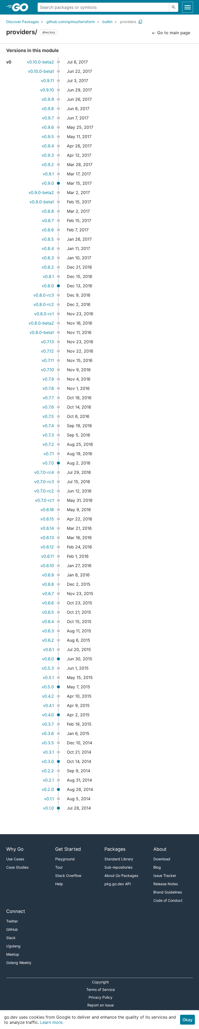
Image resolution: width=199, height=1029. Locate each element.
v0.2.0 (48, 789)
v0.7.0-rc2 (44, 491)
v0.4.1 (48, 705)
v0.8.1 (48, 276)
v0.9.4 (48, 145)
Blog (157, 867)
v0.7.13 (47, 341)
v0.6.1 (48, 649)
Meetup (12, 954)
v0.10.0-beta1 (41, 71)
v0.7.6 (48, 407)
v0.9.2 (48, 164)
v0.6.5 (48, 612)
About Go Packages (121, 875)
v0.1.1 (49, 798)
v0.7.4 (48, 425)
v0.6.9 (48, 574)
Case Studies (17, 867)
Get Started (68, 849)
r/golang (13, 946)
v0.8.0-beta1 (42, 332)
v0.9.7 (48, 117)
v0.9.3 (48, 155)
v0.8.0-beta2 (41, 323)
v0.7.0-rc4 (44, 472)
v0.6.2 (48, 640)
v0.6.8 (48, 584)
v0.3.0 (48, 761)
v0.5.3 (48, 668)
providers (128, 21)
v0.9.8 (48, 108)
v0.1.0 (48, 808)
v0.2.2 (48, 770)
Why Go (15, 849)
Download (161, 859)
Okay (187, 1019)
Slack (11, 937)
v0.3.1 (48, 752)
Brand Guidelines (167, 892)
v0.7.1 (49, 453)
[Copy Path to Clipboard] (140, 21)
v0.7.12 (47, 351)
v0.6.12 (47, 546)
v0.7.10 (47, 369)
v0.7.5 (48, 416)
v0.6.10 (47, 565)
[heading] (22, 7)
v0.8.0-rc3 (43, 295)
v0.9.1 (48, 173)
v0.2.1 (48, 780)
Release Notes (165, 884)
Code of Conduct (167, 900)
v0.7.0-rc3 (44, 481)
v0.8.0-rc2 (43, 304)
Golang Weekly (18, 962)
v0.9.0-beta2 (41, 192)
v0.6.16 (47, 509)
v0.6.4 (48, 621)
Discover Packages (22, 21)
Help (59, 884)
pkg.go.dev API (117, 884)
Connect (15, 911)
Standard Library (118, 859)
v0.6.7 (48, 593)
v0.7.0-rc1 (44, 500)
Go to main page (173, 32)
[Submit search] (173, 7)
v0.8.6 (48, 229)
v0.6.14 (47, 528)
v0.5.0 (48, 686)
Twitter (12, 921)
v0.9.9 (48, 99)
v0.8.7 (48, 220)
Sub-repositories (118, 867)
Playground (65, 859)
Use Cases (15, 859)
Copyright (100, 982)
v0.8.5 (48, 239)
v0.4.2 (48, 696)
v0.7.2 (48, 444)
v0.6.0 (48, 658)
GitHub (12, 929)
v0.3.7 (48, 724)
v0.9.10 (47, 89)
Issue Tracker (164, 875)
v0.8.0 (48, 285)
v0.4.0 (48, 714)
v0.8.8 (48, 211)
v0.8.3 (48, 257)
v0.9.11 (47, 80)
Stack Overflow (68, 875)
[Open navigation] (187, 7)
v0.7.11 (48, 360)
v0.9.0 (48, 183)
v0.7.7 (48, 397)
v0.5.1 (48, 677)
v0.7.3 (48, 435)
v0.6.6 (48, 602)
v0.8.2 (48, 267)
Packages (114, 849)
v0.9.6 (48, 127)
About (160, 849)
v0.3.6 (48, 733)
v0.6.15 (47, 518)
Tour (59, 867)
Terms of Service (100, 989)
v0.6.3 (48, 630)
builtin (107, 21)
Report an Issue (100, 1005)
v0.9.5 (48, 136)
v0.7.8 (48, 388)
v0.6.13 (47, 537)
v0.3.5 (48, 742)
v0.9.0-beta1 (42, 201)
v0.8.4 (48, 248)
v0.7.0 (48, 463)
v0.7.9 (48, 379)
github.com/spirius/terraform (70, 21)
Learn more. (51, 1022)
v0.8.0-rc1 (44, 313)
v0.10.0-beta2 (40, 62)
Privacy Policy (100, 997)
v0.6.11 (47, 556)
